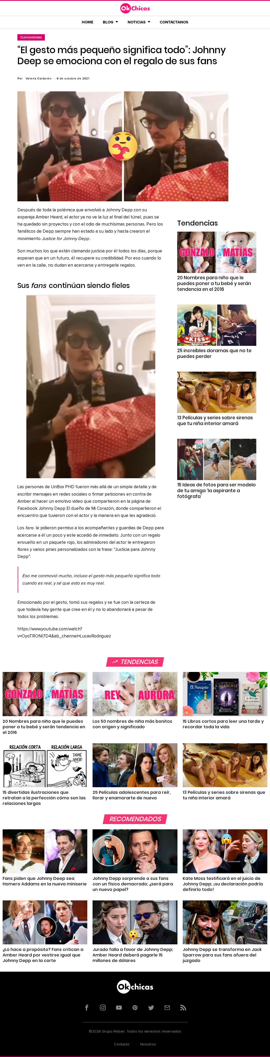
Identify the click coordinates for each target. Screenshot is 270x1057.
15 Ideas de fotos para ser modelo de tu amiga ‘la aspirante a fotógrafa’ (216, 491)
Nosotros (148, 1044)
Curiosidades (31, 37)
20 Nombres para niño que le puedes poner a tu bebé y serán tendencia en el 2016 (214, 283)
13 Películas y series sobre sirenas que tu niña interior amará (215, 421)
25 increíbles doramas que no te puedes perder (214, 353)
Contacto (121, 1044)
